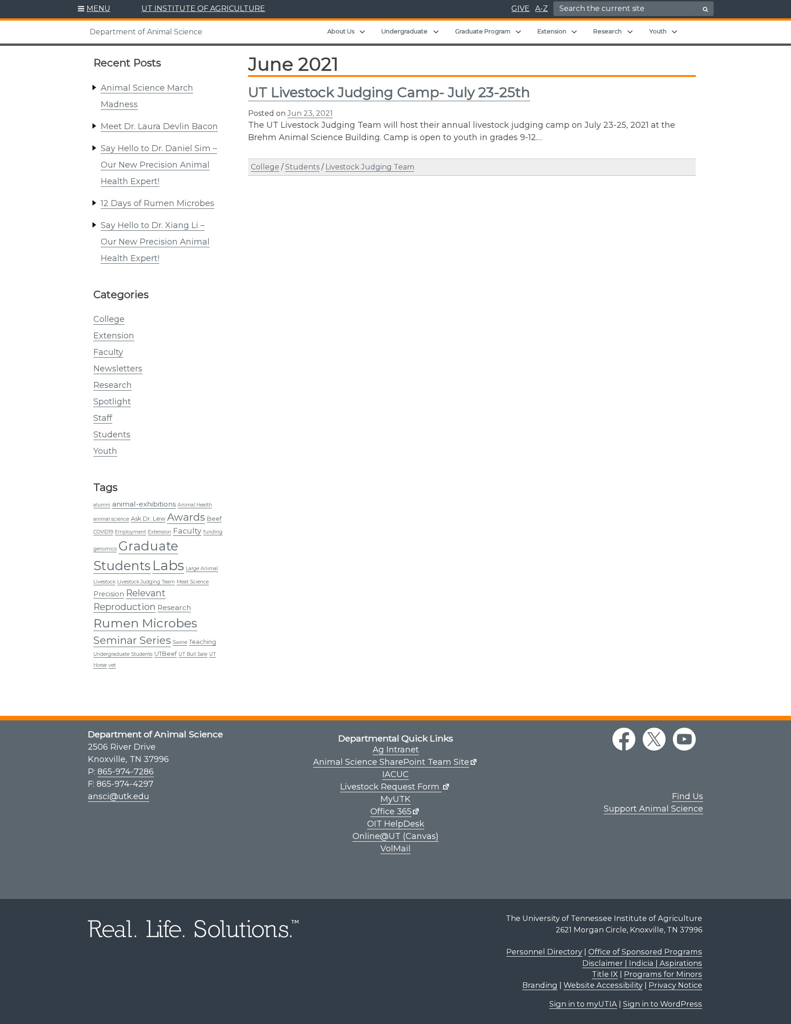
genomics (105, 549)
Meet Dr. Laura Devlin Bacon (159, 126)
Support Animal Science (653, 809)
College (109, 319)
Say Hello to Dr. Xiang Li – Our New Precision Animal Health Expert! (155, 241)
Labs (168, 565)
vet (112, 665)
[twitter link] (654, 739)
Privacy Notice (675, 985)
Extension (551, 31)
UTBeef (165, 653)
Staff (102, 418)
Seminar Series (132, 640)
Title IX (605, 974)
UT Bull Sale (193, 654)
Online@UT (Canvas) (395, 836)
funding (212, 532)
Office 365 (391, 811)
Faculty (108, 352)
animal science (111, 519)
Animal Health (195, 505)
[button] (94, 9)
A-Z (541, 8)
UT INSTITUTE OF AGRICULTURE (203, 8)
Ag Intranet (396, 750)
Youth (657, 31)
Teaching (202, 641)
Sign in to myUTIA (583, 1003)
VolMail (395, 849)
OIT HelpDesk (395, 824)
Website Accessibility (603, 985)
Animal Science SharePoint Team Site (391, 762)
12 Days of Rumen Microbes (157, 203)
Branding (540, 985)
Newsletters (117, 369)
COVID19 (103, 532)
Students (111, 435)
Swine (180, 642)
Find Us (687, 796)
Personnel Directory (544, 951)
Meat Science (193, 582)
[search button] (705, 9)
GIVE (520, 8)
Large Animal (202, 569)
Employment (130, 532)
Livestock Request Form (391, 787)
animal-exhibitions (144, 504)
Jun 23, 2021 (310, 113)
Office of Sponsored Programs (645, 951)
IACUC (395, 774)
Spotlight (112, 402)
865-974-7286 (126, 772)
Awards (186, 517)
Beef (214, 518)
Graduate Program (482, 31)
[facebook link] (623, 739)
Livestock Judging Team (146, 582)
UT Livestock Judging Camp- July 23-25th (389, 92)
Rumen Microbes (145, 623)
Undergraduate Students (122, 654)
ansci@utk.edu (118, 796)
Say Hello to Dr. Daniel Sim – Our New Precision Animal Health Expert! (159, 164)
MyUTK (395, 799)
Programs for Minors (663, 974)
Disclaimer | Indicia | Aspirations (642, 963)
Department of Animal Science (146, 31)
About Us (340, 31)
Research (607, 31)
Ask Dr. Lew (148, 518)
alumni (101, 505)
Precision (108, 594)
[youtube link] (684, 739)
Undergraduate (404, 31)
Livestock (104, 582)
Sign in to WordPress (662, 1003)
